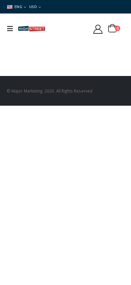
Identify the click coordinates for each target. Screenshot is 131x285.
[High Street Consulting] (31, 29)
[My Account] (98, 28)
